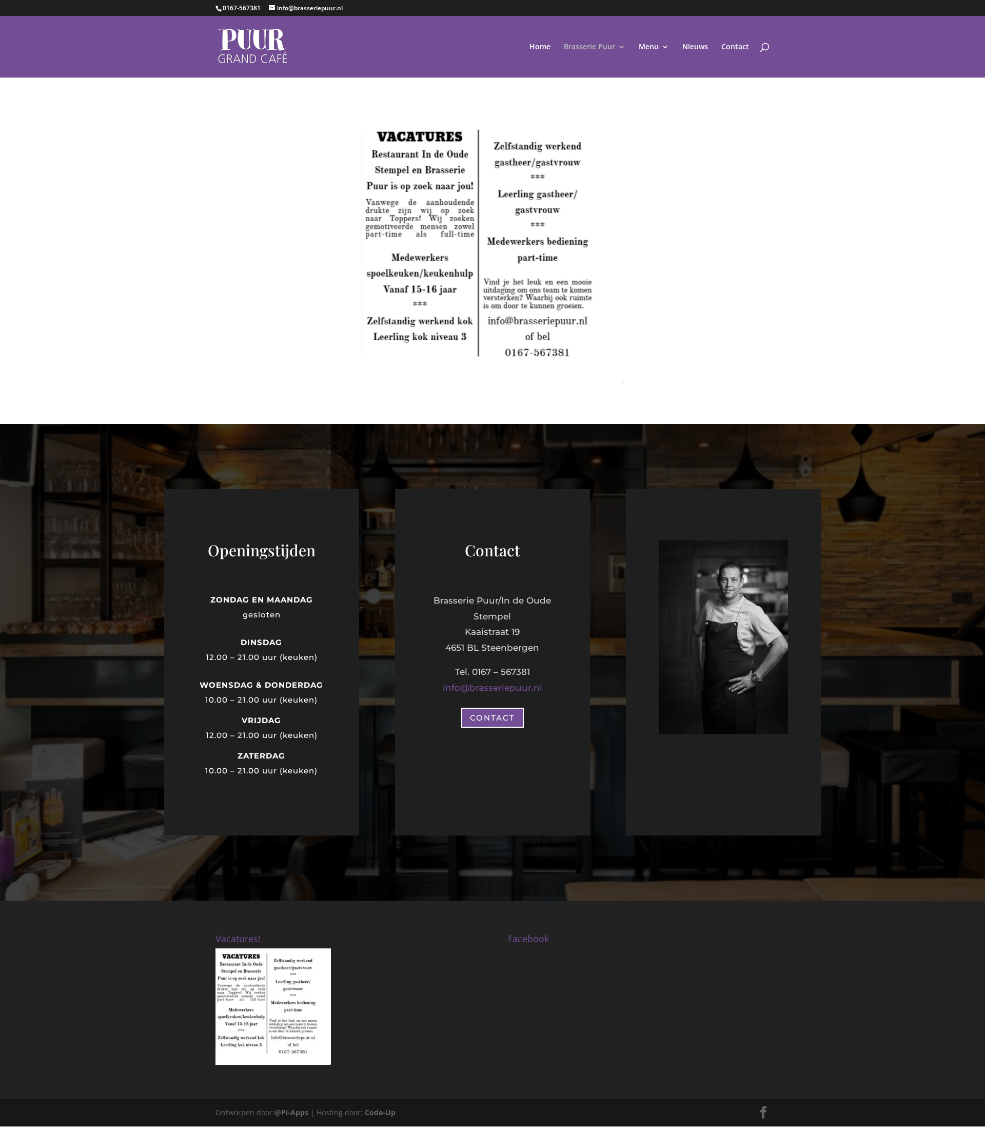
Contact (735, 47)
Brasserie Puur (589, 47)
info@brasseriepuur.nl (492, 688)
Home (539, 47)
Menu (649, 47)
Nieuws (695, 47)
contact (492, 718)
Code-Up (380, 1112)
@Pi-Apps (291, 1112)
